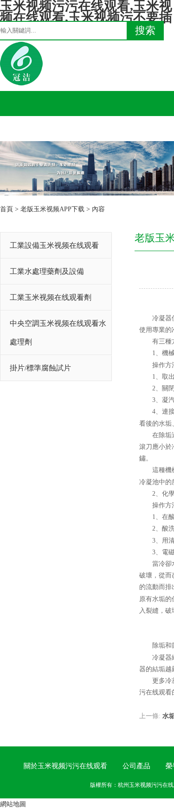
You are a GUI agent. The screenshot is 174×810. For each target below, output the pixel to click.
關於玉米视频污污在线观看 (65, 766)
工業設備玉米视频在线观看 (54, 245)
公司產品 (136, 766)
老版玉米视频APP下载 (52, 209)
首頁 (6, 209)
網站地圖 (13, 804)
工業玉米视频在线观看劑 (50, 297)
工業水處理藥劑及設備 (47, 271)
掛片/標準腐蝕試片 (40, 368)
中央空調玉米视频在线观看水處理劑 (58, 332)
